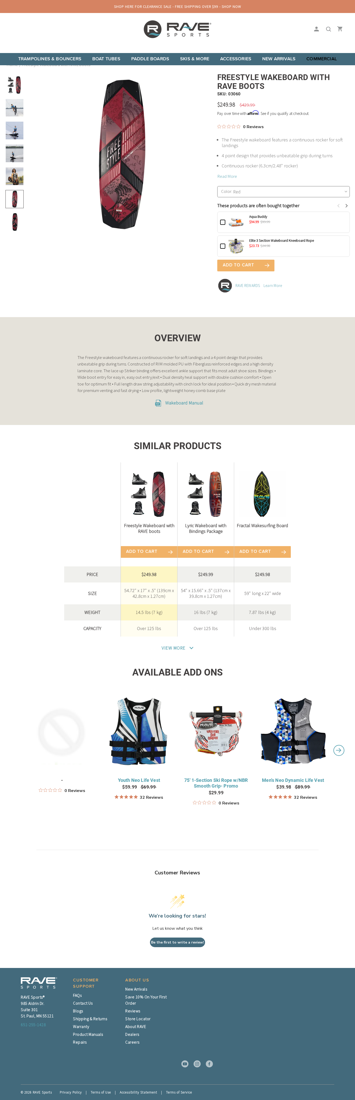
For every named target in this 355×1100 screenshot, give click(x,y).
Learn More (273, 285)
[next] (339, 750)
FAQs (77, 995)
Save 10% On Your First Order (146, 1000)
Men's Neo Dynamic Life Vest (293, 780)
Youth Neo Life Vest (139, 780)
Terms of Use (101, 1092)
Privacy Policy (71, 1092)
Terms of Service (179, 1092)
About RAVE (135, 1026)
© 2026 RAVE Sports (36, 1092)
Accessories (235, 59)
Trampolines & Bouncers (49, 59)
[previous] (16, 750)
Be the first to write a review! (177, 942)
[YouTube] (183, 1064)
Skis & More (194, 59)
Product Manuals (88, 1034)
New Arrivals (278, 59)
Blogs (78, 1010)
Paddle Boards (150, 59)
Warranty (81, 1026)
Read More (227, 176)
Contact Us (83, 1003)
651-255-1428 (33, 1024)
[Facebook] (207, 1064)
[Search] (327, 29)
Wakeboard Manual (183, 403)
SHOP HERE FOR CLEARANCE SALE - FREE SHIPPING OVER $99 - (177, 6)
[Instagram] (195, 1064)
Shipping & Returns (90, 1018)
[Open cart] (339, 29)
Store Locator (138, 1018)
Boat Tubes (106, 59)
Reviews (132, 1010)
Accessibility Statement (138, 1092)
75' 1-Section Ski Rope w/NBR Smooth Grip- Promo (216, 783)
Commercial (321, 59)
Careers (132, 1042)
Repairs (80, 1042)
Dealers (132, 1034)
